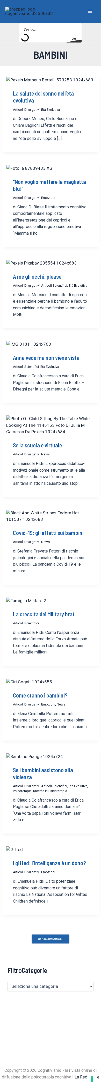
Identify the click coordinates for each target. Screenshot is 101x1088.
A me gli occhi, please (37, 276)
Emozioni (48, 198)
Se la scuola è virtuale (37, 445)
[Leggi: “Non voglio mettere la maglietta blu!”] (29, 168)
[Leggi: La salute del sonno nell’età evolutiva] (49, 79)
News (45, 454)
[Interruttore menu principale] (90, 11)
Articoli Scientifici (54, 285)
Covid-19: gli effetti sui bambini (48, 532)
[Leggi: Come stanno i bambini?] (29, 681)
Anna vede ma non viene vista (46, 357)
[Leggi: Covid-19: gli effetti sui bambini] (50, 515)
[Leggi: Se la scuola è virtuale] (50, 425)
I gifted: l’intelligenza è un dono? (49, 863)
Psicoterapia (22, 791)
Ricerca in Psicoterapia (50, 791)
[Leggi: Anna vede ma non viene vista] (28, 343)
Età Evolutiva (50, 110)
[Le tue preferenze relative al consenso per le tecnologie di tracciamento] (92, 1079)
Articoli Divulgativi (26, 110)
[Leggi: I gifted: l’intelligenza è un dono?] (14, 849)
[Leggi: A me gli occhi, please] (41, 262)
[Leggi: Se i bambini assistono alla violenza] (34, 756)
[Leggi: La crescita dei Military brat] (26, 600)
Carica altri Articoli (50, 939)
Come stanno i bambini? (40, 695)
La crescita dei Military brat (44, 614)
